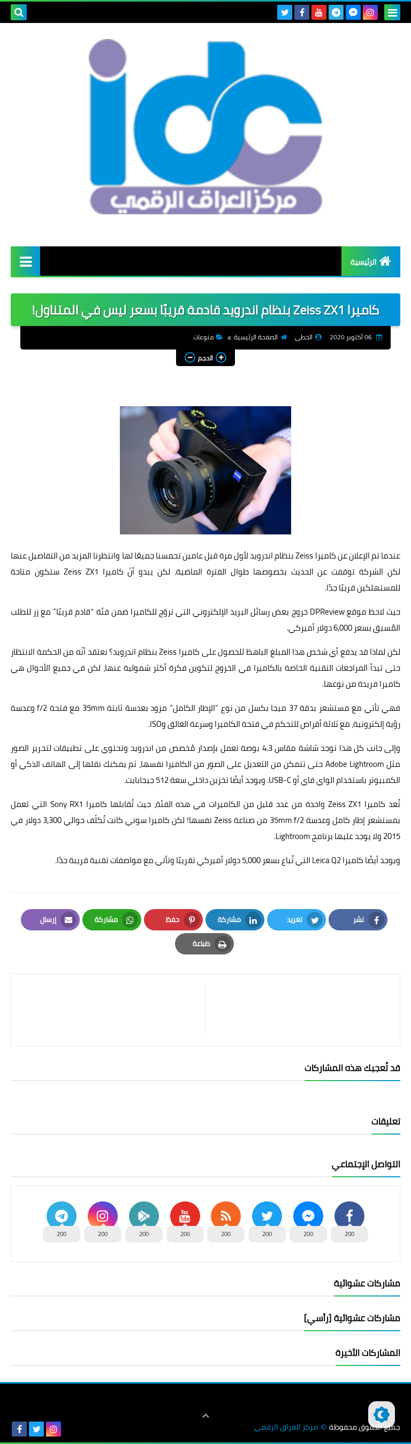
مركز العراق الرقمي (286, 1427)
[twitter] (284, 12)
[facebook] (301, 12)
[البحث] (19, 12)
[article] (114, 1009)
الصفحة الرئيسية (256, 337)
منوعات (203, 337)
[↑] (205, 1416)
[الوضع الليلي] (381, 1414)
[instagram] (370, 12)
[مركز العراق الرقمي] (205, 126)
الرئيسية (364, 262)
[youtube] (318, 12)
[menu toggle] (392, 12)
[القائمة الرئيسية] (25, 261)
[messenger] (353, 12)
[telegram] (336, 12)
